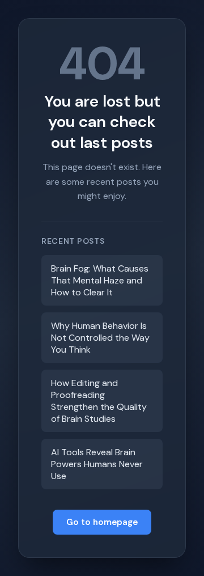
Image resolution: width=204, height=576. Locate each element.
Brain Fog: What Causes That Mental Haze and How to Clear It (99, 280)
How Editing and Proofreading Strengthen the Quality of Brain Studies (99, 401)
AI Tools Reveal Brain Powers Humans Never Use (97, 464)
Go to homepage (102, 522)
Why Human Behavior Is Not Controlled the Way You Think (100, 337)
